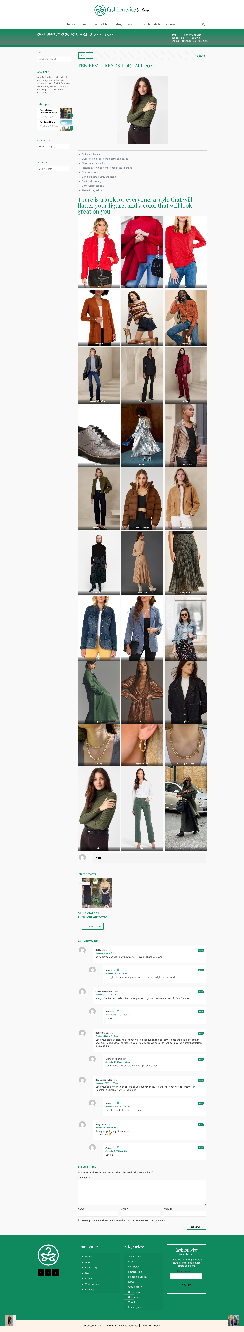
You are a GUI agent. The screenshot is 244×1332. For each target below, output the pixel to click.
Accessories (134, 1256)
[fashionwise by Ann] (122, 10)
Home (173, 34)
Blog (87, 1273)
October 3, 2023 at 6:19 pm (106, 953)
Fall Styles (196, 37)
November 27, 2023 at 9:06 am (117, 1062)
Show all (201, 55)
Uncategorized (136, 1307)
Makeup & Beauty (137, 1276)
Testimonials (92, 1284)
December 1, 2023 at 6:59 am (106, 1128)
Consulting (91, 1267)
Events (88, 1278)
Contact (89, 1289)
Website (168, 1208)
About (88, 1262)
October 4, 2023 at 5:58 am (116, 973)
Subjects (133, 1297)
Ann (98, 858)
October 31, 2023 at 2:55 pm (106, 1083)
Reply (201, 950)
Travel (131, 1302)
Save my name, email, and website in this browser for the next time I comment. (123, 1220)
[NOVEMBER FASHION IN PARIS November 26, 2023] (236, 1320)
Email (124, 1208)
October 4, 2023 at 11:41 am (106, 1036)
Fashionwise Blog (192, 34)
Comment (84, 1177)
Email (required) (186, 1271)
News (131, 1281)
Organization (135, 1286)
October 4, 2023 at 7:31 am (106, 994)
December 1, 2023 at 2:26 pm (116, 1151)
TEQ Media (154, 1325)
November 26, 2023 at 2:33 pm (117, 1015)
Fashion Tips (177, 37)
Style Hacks (134, 1292)
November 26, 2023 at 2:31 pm (117, 1106)
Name (82, 1208)
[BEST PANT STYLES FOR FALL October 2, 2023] (8, 1320)
